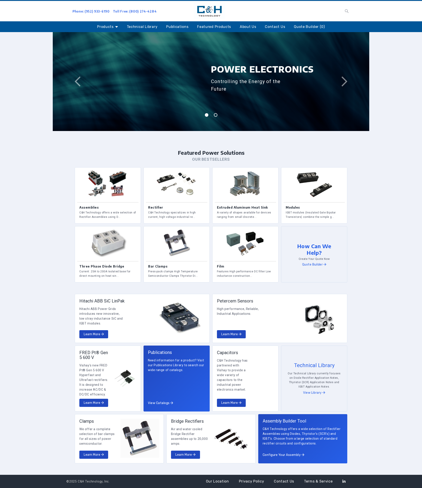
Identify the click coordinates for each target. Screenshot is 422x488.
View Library (312, 393)
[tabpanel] (211, 81)
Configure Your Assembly (282, 455)
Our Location (217, 481)
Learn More (92, 334)
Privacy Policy (251, 481)
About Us (248, 27)
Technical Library (142, 27)
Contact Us (275, 27)
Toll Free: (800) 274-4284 (135, 11)
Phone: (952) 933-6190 (91, 11)
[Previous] (77, 81)
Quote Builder (313, 264)
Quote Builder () (309, 27)
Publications (177, 27)
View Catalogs (159, 403)
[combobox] (303, 11)
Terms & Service (318, 481)
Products (105, 27)
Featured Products (214, 27)
